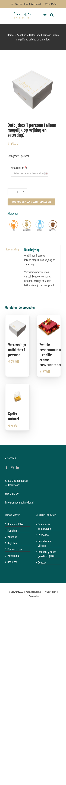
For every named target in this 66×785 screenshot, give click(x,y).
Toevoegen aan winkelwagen (31, 202)
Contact (42, 562)
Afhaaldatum (19, 168)
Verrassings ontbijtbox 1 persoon (17, 349)
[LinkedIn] (17, 467)
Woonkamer (13, 555)
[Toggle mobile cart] (44, 15)
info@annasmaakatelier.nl (19, 502)
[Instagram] (12, 467)
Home (10, 35)
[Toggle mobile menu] (59, 15)
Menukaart (12, 530)
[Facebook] (6, 467)
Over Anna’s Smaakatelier (45, 526)
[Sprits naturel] (17, 396)
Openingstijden (15, 524)
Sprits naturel (13, 416)
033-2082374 (50, 4)
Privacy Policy (50, 591)
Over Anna (43, 535)
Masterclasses (14, 549)
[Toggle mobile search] (52, 15)
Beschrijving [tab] (12, 249)
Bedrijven (12, 562)
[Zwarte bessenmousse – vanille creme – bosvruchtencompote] (49, 327)
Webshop (21, 35)
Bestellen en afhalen (44, 543)
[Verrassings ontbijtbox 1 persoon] (17, 327)
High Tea (12, 543)
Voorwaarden (34, 596)
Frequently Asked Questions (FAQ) (47, 554)
